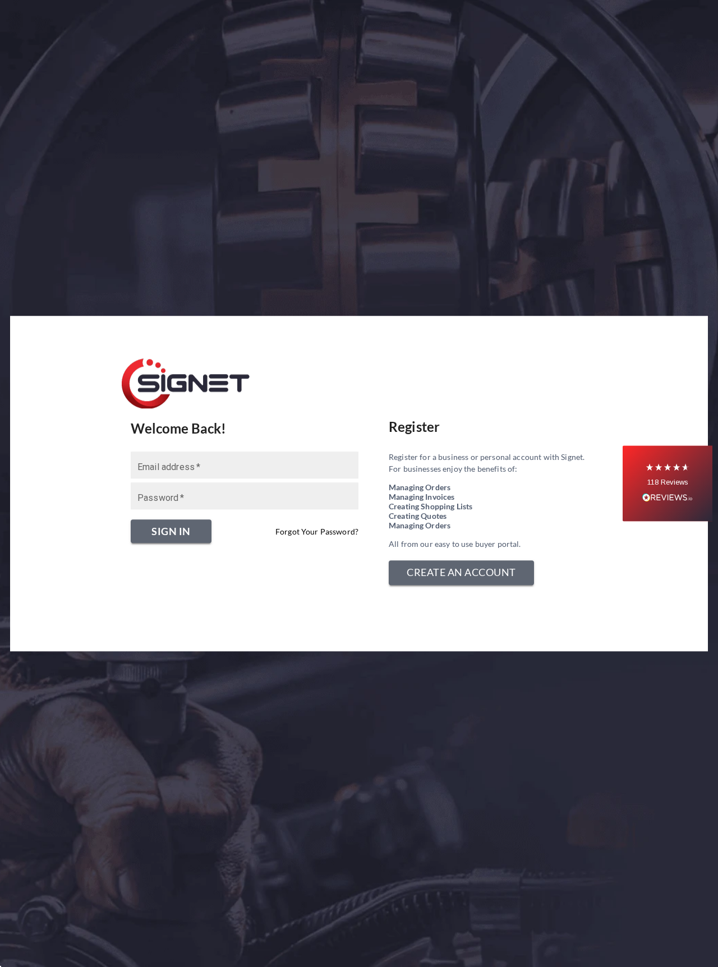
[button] (667, 484)
